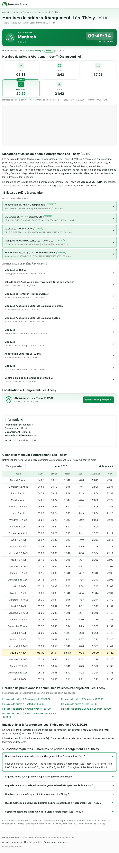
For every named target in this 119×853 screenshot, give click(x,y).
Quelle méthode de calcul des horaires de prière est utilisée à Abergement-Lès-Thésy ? (53, 802)
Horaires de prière (33, 842)
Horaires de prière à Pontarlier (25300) (23, 703)
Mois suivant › (107, 466)
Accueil (5, 12)
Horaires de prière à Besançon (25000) (82, 699)
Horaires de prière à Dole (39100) (79, 703)
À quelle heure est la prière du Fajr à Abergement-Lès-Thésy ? (39, 776)
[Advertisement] (59, 125)
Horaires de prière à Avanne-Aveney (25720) (27, 708)
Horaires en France (20, 12)
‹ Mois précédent (13, 466)
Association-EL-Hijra (32, 50)
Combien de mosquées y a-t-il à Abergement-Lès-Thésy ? (37, 794)
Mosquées (17, 842)
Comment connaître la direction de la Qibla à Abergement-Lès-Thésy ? (44, 811)
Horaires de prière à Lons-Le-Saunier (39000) (86, 708)
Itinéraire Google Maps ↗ (98, 399)
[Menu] (114, 4)
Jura (34, 12)
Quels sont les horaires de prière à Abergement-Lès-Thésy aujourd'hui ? (45, 756)
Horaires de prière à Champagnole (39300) (26, 699)
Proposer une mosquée (55, 842)
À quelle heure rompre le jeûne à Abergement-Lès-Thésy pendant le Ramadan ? (49, 785)
